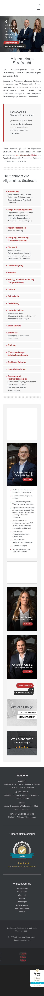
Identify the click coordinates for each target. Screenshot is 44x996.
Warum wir (22, 895)
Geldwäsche (13, 296)
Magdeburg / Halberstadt (21, 806)
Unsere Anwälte (22, 889)
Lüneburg (27, 784)
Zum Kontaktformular (14, 46)
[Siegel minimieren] (43, 971)
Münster (25, 795)
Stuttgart (11, 817)
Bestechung (13, 303)
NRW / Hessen (22, 792)
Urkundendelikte (15, 310)
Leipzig (6, 806)
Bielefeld (34, 795)
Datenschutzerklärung (22, 940)
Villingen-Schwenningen (26, 817)
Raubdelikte (13, 191)
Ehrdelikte (12, 333)
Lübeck (20, 787)
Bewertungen (22, 902)
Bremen (37, 784)
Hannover (17, 784)
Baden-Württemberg (22, 814)
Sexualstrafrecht (27, 717)
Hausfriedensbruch (17, 369)
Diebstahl (12, 247)
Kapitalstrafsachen (17, 228)
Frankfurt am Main (22, 798)
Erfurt (35, 806)
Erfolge (22, 898)
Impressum (30, 937)
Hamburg (7, 784)
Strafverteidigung (28, 712)
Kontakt (22, 912)
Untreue (11, 289)
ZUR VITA (27, 479)
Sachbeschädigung (17, 362)
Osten (22, 803)
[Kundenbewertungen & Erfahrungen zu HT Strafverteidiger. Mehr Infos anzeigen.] (22, 859)
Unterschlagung (15, 265)
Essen (17, 795)
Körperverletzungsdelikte (20, 209)
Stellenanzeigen (22, 905)
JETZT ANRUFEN (25, 685)
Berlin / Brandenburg (22, 809)
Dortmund (8, 795)
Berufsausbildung (22, 908)
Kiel (13, 787)
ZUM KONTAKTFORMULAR (24, 691)
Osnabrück (30, 787)
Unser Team (22, 892)
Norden (22, 781)
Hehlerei (12, 272)
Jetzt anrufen (11, 43)
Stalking (12, 345)
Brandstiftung (14, 326)
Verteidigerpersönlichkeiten (26, 155)
